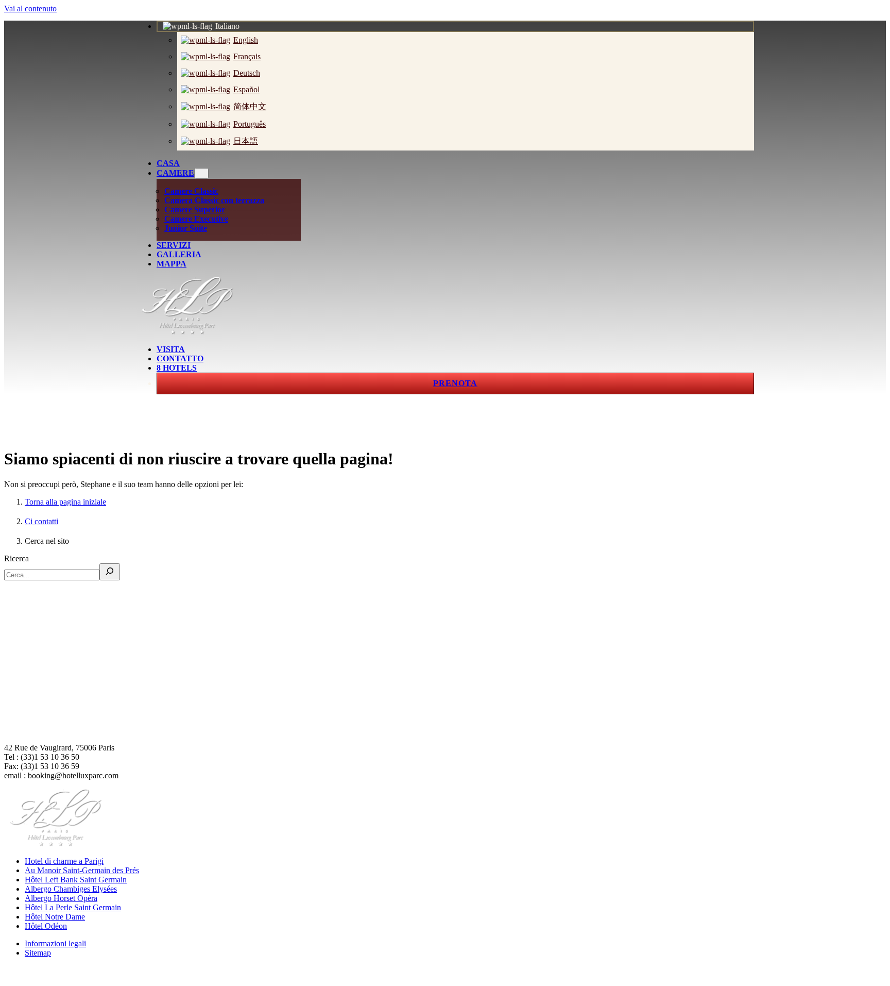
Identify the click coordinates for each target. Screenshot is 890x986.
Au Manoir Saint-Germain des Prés (82, 870)
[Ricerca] (109, 571)
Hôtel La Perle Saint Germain (73, 907)
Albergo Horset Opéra (61, 898)
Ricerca (16, 558)
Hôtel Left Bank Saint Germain (76, 879)
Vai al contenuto (30, 8)
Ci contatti (41, 521)
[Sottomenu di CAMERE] (201, 173)
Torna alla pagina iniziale (65, 501)
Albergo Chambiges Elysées (71, 888)
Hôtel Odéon (46, 926)
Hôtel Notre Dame (55, 916)
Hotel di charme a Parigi (64, 861)
